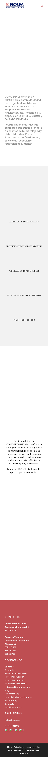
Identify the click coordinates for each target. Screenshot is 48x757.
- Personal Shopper (14, 677)
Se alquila (9, 670)
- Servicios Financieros (16, 683)
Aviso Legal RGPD (15, 750)
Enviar (35, 585)
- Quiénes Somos (13, 707)
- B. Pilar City (11, 700)
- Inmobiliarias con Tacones (18, 697)
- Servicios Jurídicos (15, 680)
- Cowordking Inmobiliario (17, 687)
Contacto (9, 704)
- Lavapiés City (12, 693)
